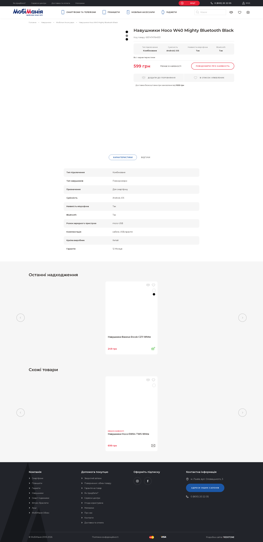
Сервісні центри (38, 3)
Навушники (37, 493)
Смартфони (37, 478)
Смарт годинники (40, 498)
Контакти (89, 518)
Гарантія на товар (93, 488)
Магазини (80, 3)
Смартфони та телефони (81, 12)
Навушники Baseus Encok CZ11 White (129, 337)
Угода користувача (93, 503)
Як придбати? (19, 3)
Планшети (114, 12)
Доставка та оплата (61, 3)
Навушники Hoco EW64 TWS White (128, 434)
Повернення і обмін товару (97, 483)
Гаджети (171, 12)
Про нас (88, 513)
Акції (34, 508)
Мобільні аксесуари (143, 12)
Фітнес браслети (40, 503)
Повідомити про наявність (213, 66)
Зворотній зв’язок (93, 478)
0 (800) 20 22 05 (200, 496)
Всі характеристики (144, 57)
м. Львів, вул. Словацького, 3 (207, 479)
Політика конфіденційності (105, 537)
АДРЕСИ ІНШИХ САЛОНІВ (205, 488)
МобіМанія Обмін (40, 513)
